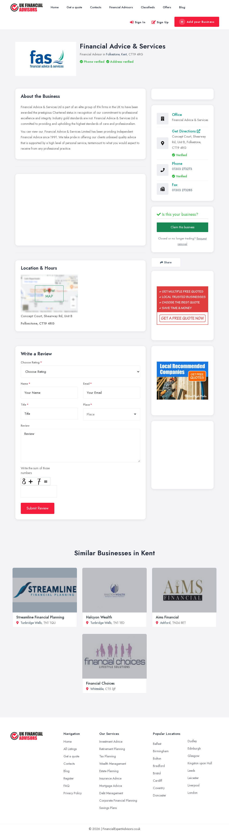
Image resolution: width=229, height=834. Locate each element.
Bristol (157, 773)
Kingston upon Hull (200, 763)
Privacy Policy (73, 793)
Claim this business (182, 227)
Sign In (140, 22)
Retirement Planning (112, 749)
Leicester (193, 778)
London (192, 792)
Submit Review (38, 508)
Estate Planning (109, 771)
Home (55, 7)
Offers (167, 7)
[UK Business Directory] (182, 381)
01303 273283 (182, 190)
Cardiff (157, 780)
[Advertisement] (80, 211)
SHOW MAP (49, 293)
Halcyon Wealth (99, 617)
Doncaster (159, 795)
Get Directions (184, 131)
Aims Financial (167, 617)
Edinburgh (194, 748)
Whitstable (96, 689)
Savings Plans (108, 808)
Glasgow (193, 756)
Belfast (157, 744)
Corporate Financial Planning (118, 800)
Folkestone (112, 54)
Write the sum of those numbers (35, 470)
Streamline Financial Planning (40, 617)
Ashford (165, 622)
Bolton (157, 758)
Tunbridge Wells (31, 622)
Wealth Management (112, 763)
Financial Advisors (121, 7)
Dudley (192, 741)
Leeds (191, 770)
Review (25, 426)
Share (168, 262)
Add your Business (200, 22)
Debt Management (111, 793)
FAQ (67, 786)
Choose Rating (30, 362)
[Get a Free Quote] (182, 305)
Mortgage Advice (110, 786)
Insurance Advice (110, 778)
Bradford (159, 766)
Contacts (95, 7)
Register (69, 778)
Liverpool (193, 785)
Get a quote (74, 7)
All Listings (70, 749)
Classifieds (148, 7)
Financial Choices (100, 683)
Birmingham (161, 751)
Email (86, 384)
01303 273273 (182, 169)
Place (86, 405)
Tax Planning (107, 756)
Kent (124, 54)
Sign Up (163, 22)
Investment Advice (110, 741)
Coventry (159, 788)
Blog (182, 7)
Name (24, 384)
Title (23, 405)
